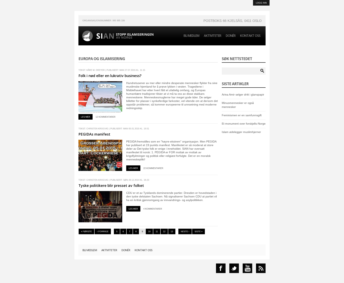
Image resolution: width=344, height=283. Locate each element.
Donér (231, 36)
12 (164, 231)
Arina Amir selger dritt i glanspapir (243, 94)
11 (157, 231)
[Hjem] (118, 36)
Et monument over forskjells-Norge (244, 123)
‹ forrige (102, 231)
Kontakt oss (250, 36)
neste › (185, 231)
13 (172, 231)
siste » (198, 231)
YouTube (247, 268)
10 (149, 231)
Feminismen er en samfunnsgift (242, 115)
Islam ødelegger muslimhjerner (241, 132)
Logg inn (261, 3)
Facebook (221, 268)
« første (86, 231)
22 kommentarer (153, 168)
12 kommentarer (105, 117)
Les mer (85, 117)
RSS (261, 268)
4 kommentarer (152, 209)
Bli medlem (191, 36)
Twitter (234, 268)
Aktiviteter (212, 36)
